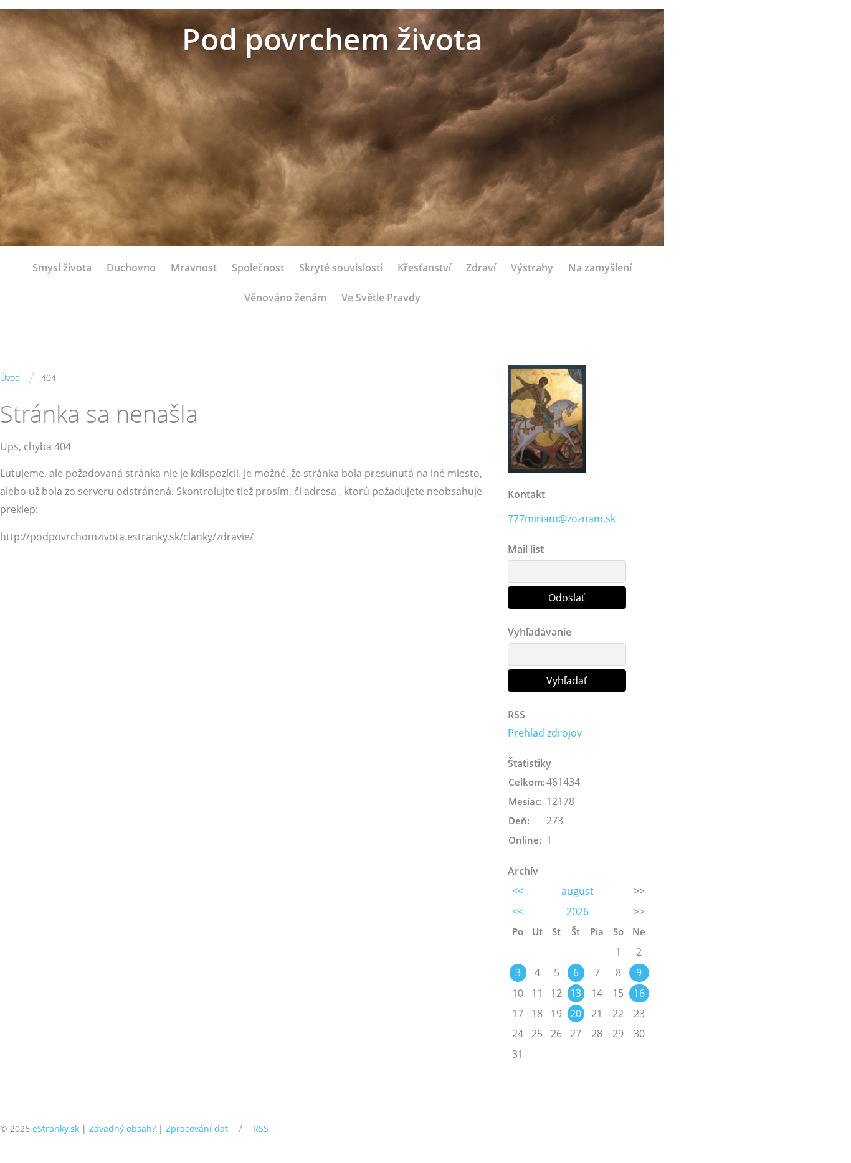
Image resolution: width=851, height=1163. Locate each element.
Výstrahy (532, 268)
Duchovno (131, 268)
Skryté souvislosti (341, 268)
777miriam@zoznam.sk (562, 518)
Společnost (258, 268)
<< (517, 891)
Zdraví (481, 268)
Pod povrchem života (332, 39)
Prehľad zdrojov (545, 733)
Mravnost (194, 268)
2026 (577, 911)
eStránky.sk (55, 1128)
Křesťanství (424, 268)
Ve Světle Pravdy (381, 297)
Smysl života (62, 268)
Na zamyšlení (600, 268)
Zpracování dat (197, 1128)
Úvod (10, 378)
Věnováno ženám (285, 297)
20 (575, 1013)
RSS (261, 1128)
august (577, 891)
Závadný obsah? (122, 1128)
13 (575, 993)
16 (639, 993)
